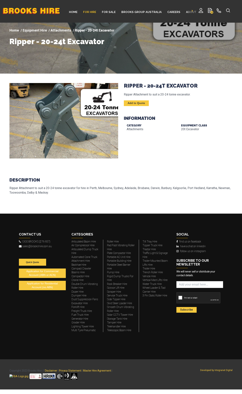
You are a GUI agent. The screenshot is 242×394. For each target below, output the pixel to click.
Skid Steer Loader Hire (119, 303)
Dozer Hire (77, 291)
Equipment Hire (35, 30)
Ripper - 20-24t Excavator (56, 41)
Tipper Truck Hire (152, 245)
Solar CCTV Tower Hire (120, 314)
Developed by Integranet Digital (216, 370)
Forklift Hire (78, 307)
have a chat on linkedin (193, 246)
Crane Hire (77, 280)
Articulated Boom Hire (83, 241)
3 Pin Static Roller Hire (155, 295)
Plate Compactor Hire (119, 253)
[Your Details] (201, 11)
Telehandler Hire (116, 326)
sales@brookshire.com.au (37, 246)
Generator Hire (79, 318)
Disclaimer (51, 370)
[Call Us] (219, 11)
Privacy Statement (70, 370)
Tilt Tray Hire (150, 241)
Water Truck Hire (152, 283)
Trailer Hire (149, 268)
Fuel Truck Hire (80, 314)
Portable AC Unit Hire (118, 257)
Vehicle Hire (149, 276)
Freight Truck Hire (81, 310)
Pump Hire (113, 272)
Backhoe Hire (78, 264)
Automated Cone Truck (84, 257)
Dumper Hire (78, 295)
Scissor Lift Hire (115, 287)
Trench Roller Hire (153, 272)
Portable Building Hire (119, 260)
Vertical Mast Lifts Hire (155, 280)
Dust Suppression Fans (84, 299)
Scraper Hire (114, 291)
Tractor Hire (149, 249)
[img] (121, 48)
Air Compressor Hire (83, 245)
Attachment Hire (80, 260)
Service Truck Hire (117, 295)
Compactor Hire (80, 276)
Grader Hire (78, 322)
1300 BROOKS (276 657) (36, 241)
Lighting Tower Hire (82, 326)
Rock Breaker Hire (117, 283)
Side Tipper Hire (116, 299)
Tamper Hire (114, 322)
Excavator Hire (79, 303)
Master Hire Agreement (97, 370)
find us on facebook (190, 241)
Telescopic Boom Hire (119, 330)
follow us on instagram (193, 251)
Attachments (61, 30)
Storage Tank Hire (117, 318)
